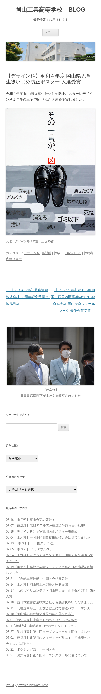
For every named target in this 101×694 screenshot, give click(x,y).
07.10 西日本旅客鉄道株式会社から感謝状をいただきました (49, 602)
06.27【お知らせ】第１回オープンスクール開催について (46, 655)
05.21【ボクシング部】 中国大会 (30, 649)
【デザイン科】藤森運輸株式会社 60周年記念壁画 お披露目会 (28, 297)
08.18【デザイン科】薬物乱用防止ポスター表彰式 (41, 531)
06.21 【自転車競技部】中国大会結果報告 (37, 579)
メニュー (50, 32)
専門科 (46, 253)
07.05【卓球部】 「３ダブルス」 (29, 549)
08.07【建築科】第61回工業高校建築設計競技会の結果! (45, 525)
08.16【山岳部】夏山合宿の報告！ (30, 520)
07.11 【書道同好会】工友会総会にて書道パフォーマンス (48, 608)
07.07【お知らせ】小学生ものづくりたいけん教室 (41, 620)
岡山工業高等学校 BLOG (50, 9)
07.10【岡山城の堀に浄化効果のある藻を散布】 (40, 614)
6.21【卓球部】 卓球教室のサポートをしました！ (41, 626)
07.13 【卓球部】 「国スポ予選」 (31, 543)
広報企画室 (14, 259)
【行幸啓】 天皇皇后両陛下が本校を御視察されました (50, 393)
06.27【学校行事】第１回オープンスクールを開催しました (48, 632)
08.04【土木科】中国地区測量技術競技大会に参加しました (48, 537)
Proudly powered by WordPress (27, 685)
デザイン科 (32, 253)
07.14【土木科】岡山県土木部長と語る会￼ (37, 584)
